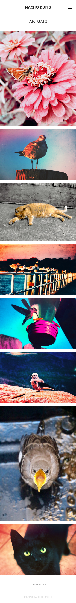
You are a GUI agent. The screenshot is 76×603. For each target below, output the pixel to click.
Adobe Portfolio (44, 596)
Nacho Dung (38, 7)
